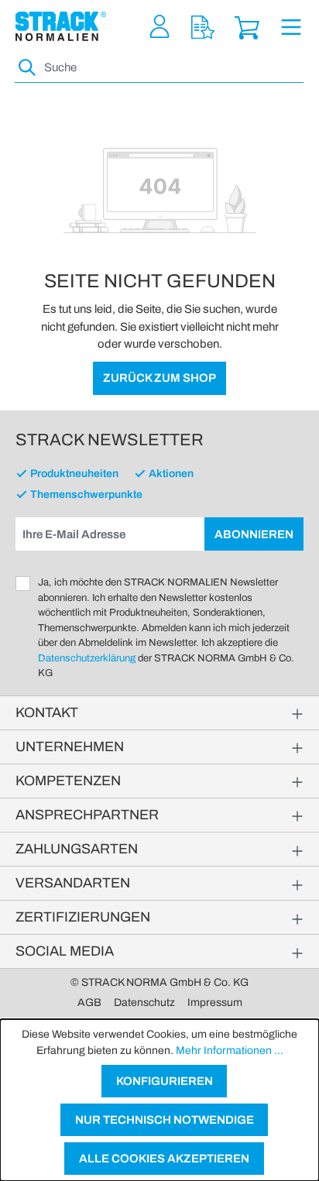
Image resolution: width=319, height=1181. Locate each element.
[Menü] (291, 26)
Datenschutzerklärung (86, 658)
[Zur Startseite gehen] (60, 26)
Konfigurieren (164, 1081)
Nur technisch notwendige (164, 1120)
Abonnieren (253, 534)
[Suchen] (28, 68)
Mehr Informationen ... (229, 1050)
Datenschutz (144, 1002)
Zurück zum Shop (159, 378)
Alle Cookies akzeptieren (164, 1158)
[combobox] (172, 68)
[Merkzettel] (203, 26)
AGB (89, 1002)
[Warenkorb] (247, 26)
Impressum (214, 1002)
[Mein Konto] (159, 26)
